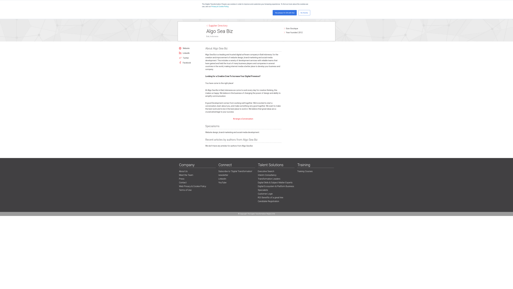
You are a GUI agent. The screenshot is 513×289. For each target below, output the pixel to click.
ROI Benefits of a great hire (270, 197)
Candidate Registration (268, 201)
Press (181, 179)
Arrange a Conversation (243, 119)
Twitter (186, 58)
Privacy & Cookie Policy (219, 6)
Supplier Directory (218, 25)
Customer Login (265, 194)
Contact (182, 182)
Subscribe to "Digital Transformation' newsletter (235, 173)
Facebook (187, 63)
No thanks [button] (304, 13)
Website (186, 48)
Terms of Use (185, 190)
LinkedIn (186, 53)
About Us (183, 171)
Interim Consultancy (267, 175)
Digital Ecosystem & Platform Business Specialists (276, 188)
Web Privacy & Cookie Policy (192, 186)
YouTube (222, 182)
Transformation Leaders (269, 179)
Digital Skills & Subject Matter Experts (275, 182)
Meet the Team (186, 175)
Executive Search (266, 171)
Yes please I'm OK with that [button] (284, 13)
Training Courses (305, 171)
